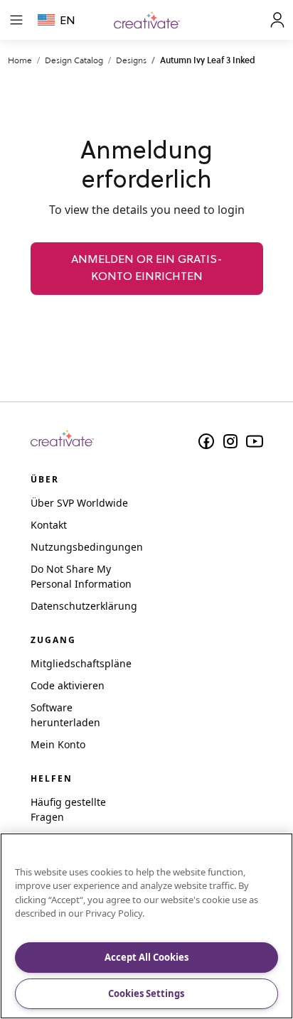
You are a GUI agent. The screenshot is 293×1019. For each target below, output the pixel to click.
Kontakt (49, 525)
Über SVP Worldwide (79, 503)
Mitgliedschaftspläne (81, 663)
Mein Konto (58, 744)
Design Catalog (74, 60)
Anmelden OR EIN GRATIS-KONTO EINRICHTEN (147, 269)
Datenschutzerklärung (84, 606)
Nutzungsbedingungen (87, 547)
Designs (131, 60)
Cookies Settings (146, 993)
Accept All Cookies (146, 957)
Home (20, 60)
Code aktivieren (68, 685)
